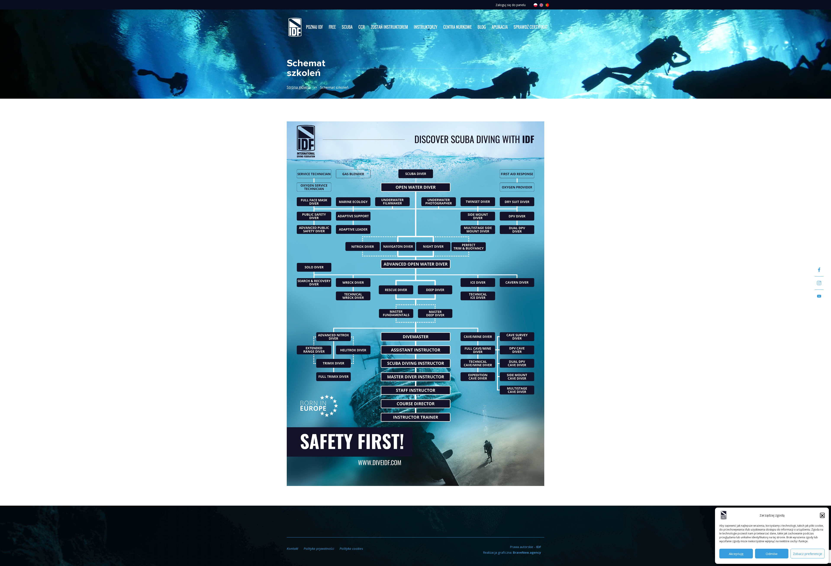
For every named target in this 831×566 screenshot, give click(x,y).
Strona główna (299, 87)
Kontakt (292, 548)
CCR (361, 27)
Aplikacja (500, 27)
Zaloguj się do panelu (511, 5)
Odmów (772, 554)
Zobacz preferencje (807, 554)
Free (332, 27)
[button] (822, 515)
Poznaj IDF (314, 27)
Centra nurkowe (457, 27)
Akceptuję (736, 554)
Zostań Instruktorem (389, 27)
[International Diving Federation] (295, 27)
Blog (482, 27)
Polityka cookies (351, 548)
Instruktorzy (425, 27)
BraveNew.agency (527, 552)
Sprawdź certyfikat (531, 27)
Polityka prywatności (319, 548)
